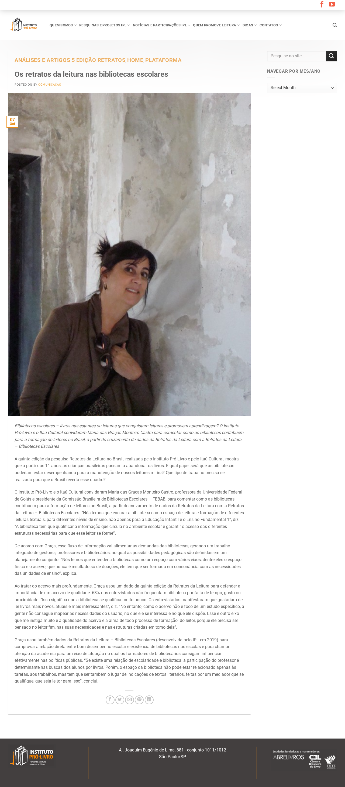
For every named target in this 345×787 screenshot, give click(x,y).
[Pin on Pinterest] (139, 699)
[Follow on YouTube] (332, 4)
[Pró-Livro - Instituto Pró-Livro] (25, 25)
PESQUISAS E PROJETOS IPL (102, 25)
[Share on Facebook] (110, 699)
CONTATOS (269, 25)
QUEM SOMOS (61, 25)
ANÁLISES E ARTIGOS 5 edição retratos (70, 60)
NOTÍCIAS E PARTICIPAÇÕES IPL (160, 25)
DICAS (248, 25)
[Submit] (331, 56)
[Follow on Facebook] (322, 4)
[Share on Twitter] (119, 699)
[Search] (335, 25)
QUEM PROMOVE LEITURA (214, 25)
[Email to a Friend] (129, 699)
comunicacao (49, 84)
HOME (135, 60)
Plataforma (163, 60)
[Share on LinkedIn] (149, 699)
